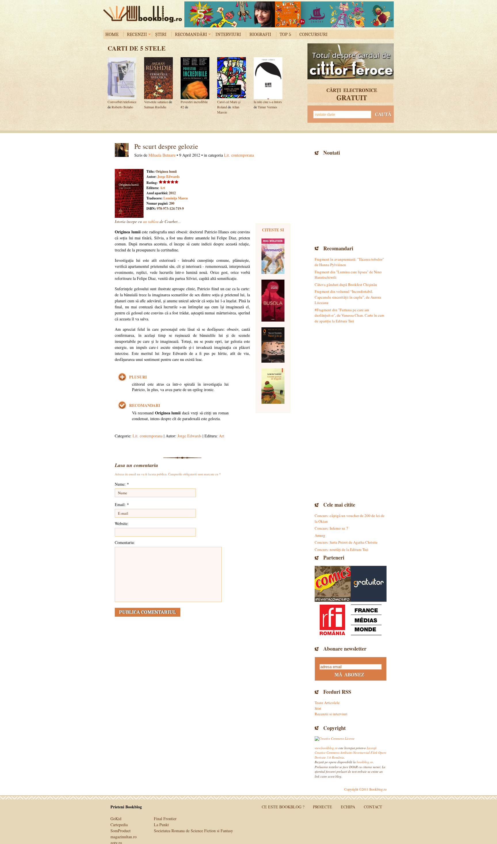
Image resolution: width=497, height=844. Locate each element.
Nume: (122, 484)
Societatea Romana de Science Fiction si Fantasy (193, 830)
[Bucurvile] (289, 14)
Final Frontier (165, 818)
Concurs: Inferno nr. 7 (331, 528)
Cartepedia (119, 824)
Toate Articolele (327, 702)
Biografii (260, 34)
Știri (161, 34)
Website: (122, 523)
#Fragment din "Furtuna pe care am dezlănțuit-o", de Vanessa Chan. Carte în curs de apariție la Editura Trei (349, 315)
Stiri (318, 708)
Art (162, 187)
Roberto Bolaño (122, 107)
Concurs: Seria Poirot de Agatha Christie (346, 542)
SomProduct (120, 830)
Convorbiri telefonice (122, 101)
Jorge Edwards (168, 176)
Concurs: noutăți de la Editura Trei (341, 549)
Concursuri (313, 34)
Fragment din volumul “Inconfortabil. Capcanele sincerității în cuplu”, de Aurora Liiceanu (348, 297)
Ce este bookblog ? (283, 807)
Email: (122, 504)
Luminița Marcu (175, 198)
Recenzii (137, 34)
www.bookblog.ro (326, 748)
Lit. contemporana (239, 155)
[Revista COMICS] (333, 584)
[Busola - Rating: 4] (272, 301)
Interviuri (228, 34)
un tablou (150, 221)
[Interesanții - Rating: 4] (272, 256)
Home (111, 34)
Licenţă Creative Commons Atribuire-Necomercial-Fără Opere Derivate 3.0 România (350, 753)
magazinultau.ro (123, 836)
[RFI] (351, 620)
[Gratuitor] (369, 584)
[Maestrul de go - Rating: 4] (272, 345)
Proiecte (322, 807)
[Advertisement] (351, 200)
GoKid (115, 818)
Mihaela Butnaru (161, 155)
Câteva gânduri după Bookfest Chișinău (346, 284)
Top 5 (285, 34)
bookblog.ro (144, 14)
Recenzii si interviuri (331, 713)
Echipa (348, 807)
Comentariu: (125, 542)
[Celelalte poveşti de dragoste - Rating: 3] (272, 386)
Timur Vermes (267, 107)
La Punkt (161, 824)
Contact (373, 807)
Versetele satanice (156, 101)
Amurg (320, 535)
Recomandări (191, 34)
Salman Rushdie (155, 107)
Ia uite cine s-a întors (268, 101)
